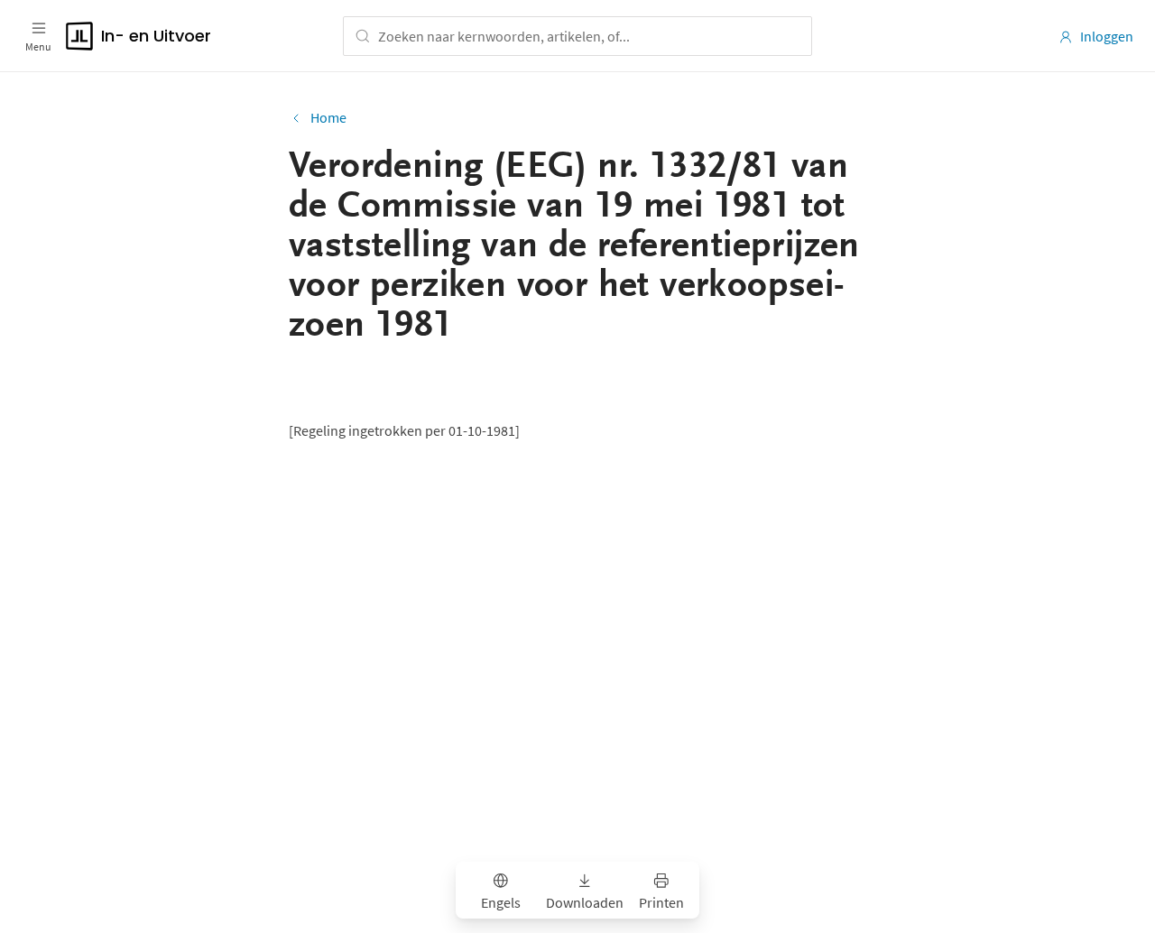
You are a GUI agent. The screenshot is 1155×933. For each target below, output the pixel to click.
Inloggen (1106, 36)
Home (328, 117)
